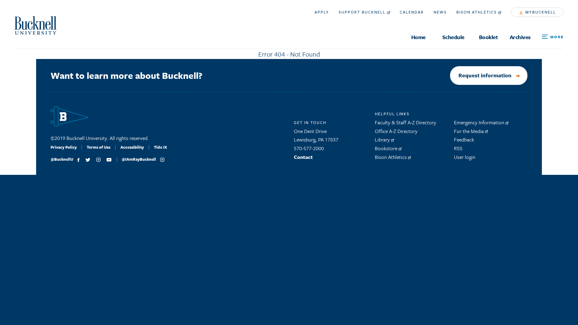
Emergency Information (479, 122)
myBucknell (540, 12)
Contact (303, 157)
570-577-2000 (309, 148)
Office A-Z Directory (396, 131)
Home (418, 37)
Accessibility (132, 147)
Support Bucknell (363, 12)
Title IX (160, 147)
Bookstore (387, 148)
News (440, 12)
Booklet (488, 37)
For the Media (469, 131)
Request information (484, 75)
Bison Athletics (477, 12)
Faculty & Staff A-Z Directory (405, 122)
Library (383, 139)
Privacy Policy (64, 147)
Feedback (464, 139)
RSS (458, 148)
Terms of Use (98, 147)
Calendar (412, 12)
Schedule (453, 37)
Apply (322, 12)
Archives (520, 37)
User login (464, 157)
